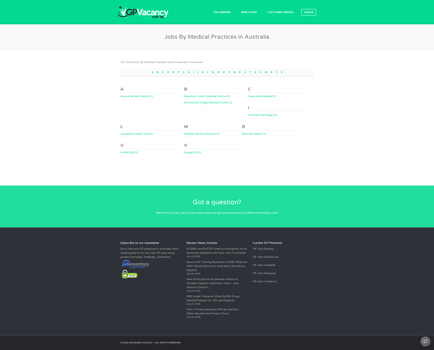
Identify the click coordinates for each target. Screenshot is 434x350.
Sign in (308, 12)
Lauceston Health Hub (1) (136, 134)
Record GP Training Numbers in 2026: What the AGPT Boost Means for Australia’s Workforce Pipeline (216, 266)
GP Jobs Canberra (265, 281)
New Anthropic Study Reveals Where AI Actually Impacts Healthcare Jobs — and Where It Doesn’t (212, 283)
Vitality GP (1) (192, 152)
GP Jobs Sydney (263, 248)
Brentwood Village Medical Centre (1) (208, 102)
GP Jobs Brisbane (264, 273)
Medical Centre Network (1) (202, 134)
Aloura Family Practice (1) (136, 96)
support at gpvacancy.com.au (222, 212)
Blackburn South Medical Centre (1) (207, 96)
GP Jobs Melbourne (266, 257)
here (275, 212)
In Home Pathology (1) (262, 115)
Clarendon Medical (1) (262, 96)
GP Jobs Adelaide (264, 265)
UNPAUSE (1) (129, 152)
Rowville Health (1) (254, 134)
